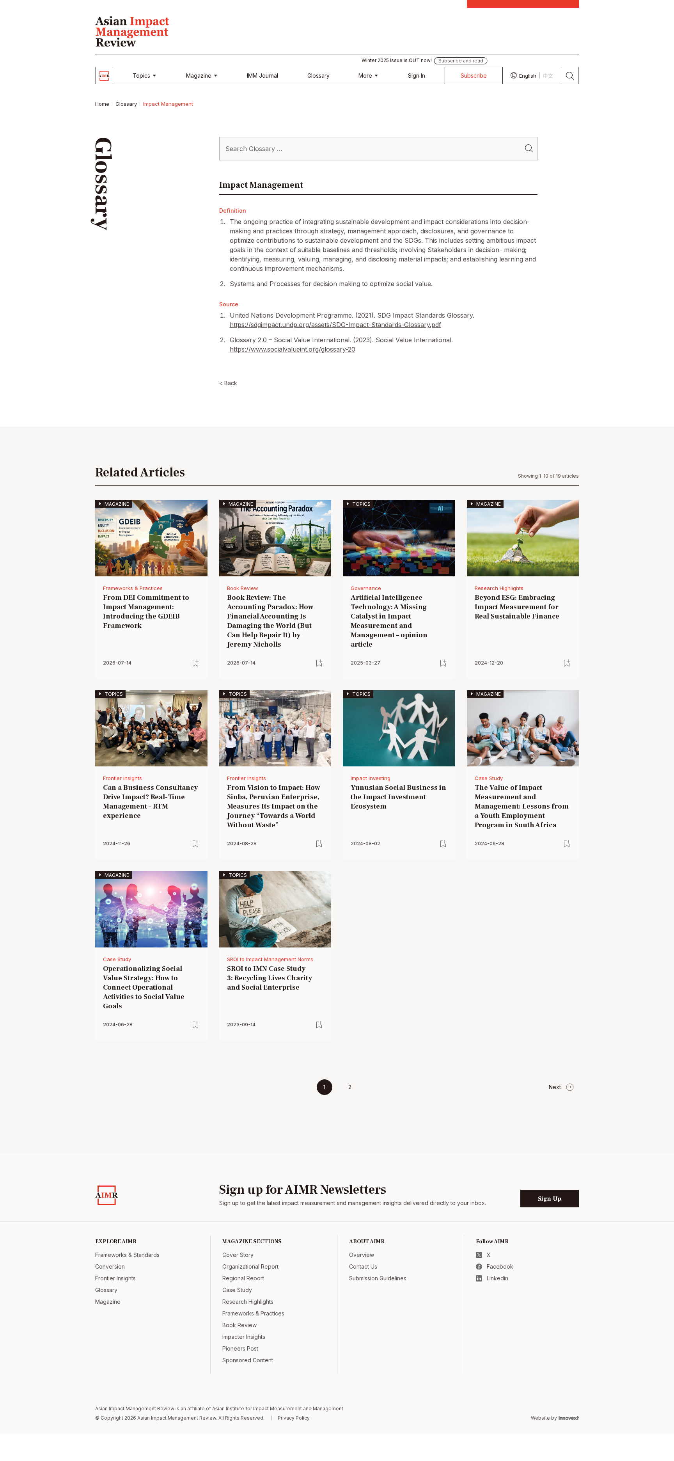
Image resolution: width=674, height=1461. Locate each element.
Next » (562, 1087)
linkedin (497, 1278)
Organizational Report (250, 1266)
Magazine (198, 75)
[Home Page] (132, 30)
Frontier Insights (122, 778)
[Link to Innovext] (569, 1418)
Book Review (242, 588)
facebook (500, 1266)
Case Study (489, 778)
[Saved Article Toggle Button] (196, 663)
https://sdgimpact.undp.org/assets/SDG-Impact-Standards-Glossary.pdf (335, 325)
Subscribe (474, 75)
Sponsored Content (247, 1360)
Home (102, 104)
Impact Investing (370, 778)
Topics (141, 75)
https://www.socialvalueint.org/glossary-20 (292, 349)
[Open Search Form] (570, 75)
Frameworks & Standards (127, 1254)
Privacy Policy (294, 1418)
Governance (366, 588)
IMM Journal (262, 75)
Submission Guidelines (377, 1278)
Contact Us (363, 1266)
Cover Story (238, 1254)
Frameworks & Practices (133, 588)
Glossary (318, 75)
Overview (361, 1254)
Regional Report (243, 1278)
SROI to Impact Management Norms (270, 959)
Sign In (416, 75)
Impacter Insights (243, 1336)
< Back (228, 383)
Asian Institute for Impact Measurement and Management (277, 1408)
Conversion (110, 1266)
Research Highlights (499, 588)
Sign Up (549, 1199)
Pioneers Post (240, 1348)
